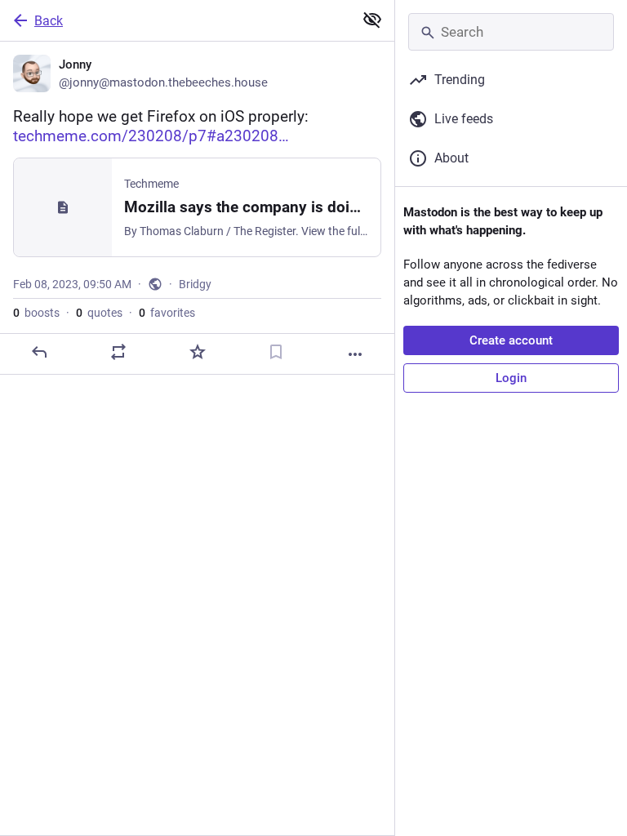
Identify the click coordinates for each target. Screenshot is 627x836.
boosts (36, 312)
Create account (511, 340)
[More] (355, 354)
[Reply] (39, 352)
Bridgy (195, 284)
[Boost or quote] (118, 352)
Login (511, 378)
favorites (167, 312)
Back (48, 21)
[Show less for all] (372, 19)
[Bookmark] (276, 352)
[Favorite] (197, 352)
